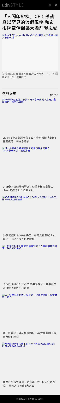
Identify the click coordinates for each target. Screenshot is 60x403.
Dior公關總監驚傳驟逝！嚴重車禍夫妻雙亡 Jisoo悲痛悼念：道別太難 (29, 188)
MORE (53, 95)
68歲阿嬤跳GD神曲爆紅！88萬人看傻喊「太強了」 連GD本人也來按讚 (29, 237)
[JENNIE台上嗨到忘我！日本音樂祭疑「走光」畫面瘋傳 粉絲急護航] (30, 116)
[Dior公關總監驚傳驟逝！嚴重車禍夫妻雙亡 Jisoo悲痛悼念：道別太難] (30, 165)
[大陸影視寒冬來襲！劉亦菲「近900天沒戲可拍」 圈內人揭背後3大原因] (30, 361)
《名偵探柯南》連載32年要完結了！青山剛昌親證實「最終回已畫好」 (29, 286)
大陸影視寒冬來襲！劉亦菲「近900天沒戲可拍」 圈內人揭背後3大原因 (29, 383)
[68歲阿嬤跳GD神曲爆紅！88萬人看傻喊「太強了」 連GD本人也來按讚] (30, 214)
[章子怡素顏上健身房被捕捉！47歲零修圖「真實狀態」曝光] (30, 312)
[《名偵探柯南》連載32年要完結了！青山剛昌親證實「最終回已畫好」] (30, 263)
